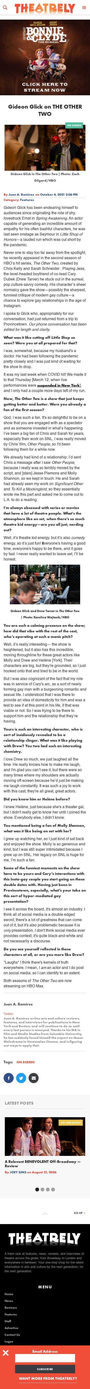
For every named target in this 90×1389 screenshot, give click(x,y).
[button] (84, 7)
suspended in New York (58, 385)
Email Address (45, 1351)
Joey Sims (18, 1172)
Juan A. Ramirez (21, 194)
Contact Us (12, 1335)
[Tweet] (21, 1078)
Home (9, 1294)
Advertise (11, 1328)
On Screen (74, 125)
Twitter (8, 1014)
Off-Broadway (70, 1122)
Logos (9, 1342)
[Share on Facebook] (9, 1078)
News (9, 1301)
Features (27, 200)
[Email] (34, 1078)
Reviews (11, 1308)
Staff (8, 1321)
